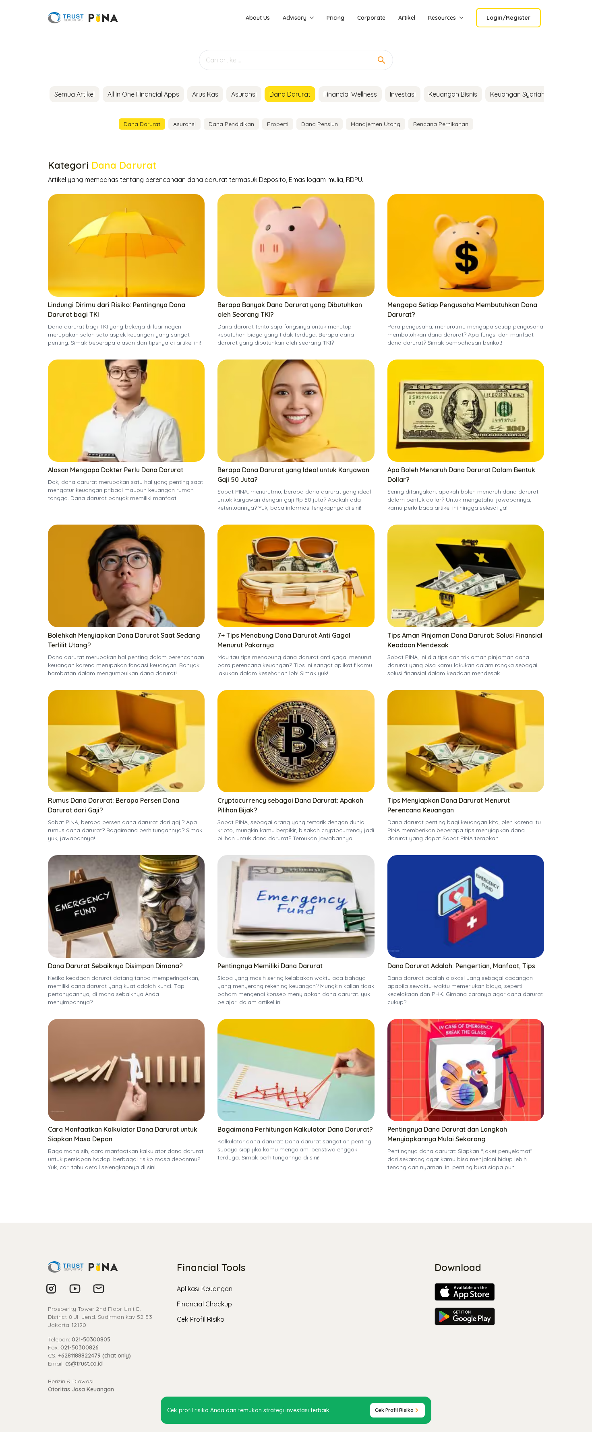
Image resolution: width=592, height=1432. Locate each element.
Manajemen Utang (375, 124)
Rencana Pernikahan (440, 124)
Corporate (371, 17)
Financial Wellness (350, 94)
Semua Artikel (74, 94)
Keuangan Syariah (517, 94)
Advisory (294, 17)
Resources (442, 17)
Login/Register (508, 17)
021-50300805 (91, 1339)
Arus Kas (205, 94)
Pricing (335, 17)
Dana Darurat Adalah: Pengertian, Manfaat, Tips (461, 966)
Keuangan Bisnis (452, 94)
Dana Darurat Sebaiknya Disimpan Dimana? (115, 966)
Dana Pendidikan (231, 124)
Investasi (403, 94)
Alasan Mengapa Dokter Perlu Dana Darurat (115, 470)
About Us (258, 17)
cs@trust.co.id (84, 1363)
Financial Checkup (204, 1304)
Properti (277, 124)
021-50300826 (79, 1347)
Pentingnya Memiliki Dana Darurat (270, 966)
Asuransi (244, 94)
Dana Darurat (289, 94)
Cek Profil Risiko (200, 1319)
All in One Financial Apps (143, 94)
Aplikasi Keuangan (204, 1289)
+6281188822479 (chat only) (94, 1355)
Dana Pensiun (319, 124)
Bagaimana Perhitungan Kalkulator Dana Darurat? (295, 1129)
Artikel (406, 17)
